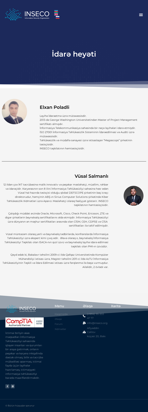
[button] (141, 15)
